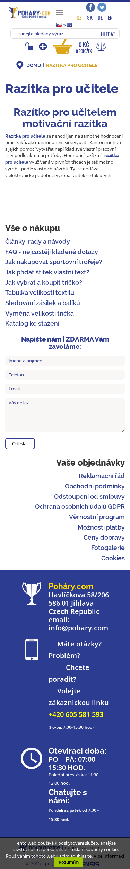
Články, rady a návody (37, 241)
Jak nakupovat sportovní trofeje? (53, 261)
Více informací (109, 856)
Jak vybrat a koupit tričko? (43, 282)
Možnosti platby (101, 527)
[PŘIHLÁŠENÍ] (30, 46)
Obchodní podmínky (95, 486)
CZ (79, 17)
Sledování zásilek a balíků (42, 303)
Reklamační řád (102, 475)
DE (100, 17)
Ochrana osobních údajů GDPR (80, 506)
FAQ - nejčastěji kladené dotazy (51, 251)
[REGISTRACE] (43, 46)
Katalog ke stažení (32, 323)
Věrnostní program (97, 517)
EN (110, 17)
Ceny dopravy (104, 537)
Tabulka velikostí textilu (39, 292)
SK (90, 17)
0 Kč (84, 47)
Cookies (113, 558)
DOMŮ (33, 65)
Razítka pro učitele (71, 65)
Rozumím (69, 862)
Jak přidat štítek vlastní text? (47, 272)
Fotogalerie (108, 547)
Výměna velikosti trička (39, 313)
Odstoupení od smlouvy (89, 496)
